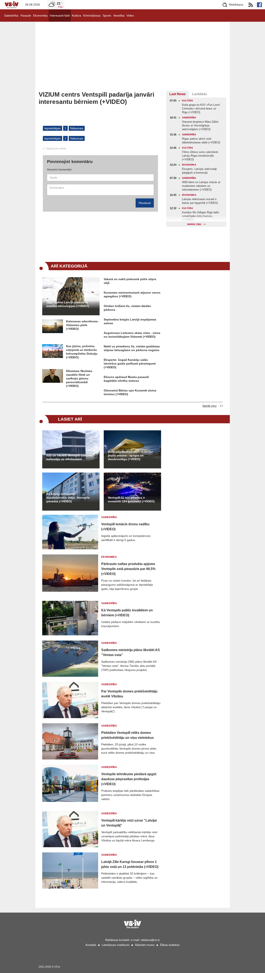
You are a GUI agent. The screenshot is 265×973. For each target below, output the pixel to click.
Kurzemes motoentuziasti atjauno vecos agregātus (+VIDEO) (132, 294)
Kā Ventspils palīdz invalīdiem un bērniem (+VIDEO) (127, 612)
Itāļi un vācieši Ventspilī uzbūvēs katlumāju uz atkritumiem (69, 457)
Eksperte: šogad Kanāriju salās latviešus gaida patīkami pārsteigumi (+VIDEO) (130, 363)
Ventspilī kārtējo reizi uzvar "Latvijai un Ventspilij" (129, 823)
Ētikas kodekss (169, 945)
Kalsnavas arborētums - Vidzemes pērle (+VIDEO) (83, 325)
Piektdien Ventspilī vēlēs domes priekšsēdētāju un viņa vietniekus (127, 735)
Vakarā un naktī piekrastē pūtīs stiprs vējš (130, 280)
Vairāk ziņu (209, 405)
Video (130, 15)
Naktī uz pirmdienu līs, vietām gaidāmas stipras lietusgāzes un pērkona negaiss (132, 348)
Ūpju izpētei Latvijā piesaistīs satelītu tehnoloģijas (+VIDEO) (67, 304)
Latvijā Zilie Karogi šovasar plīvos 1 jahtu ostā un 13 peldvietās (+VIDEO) (129, 864)
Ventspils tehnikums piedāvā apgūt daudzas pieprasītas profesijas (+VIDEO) (128, 779)
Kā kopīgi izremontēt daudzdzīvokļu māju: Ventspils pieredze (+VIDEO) (68, 497)
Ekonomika (40, 15)
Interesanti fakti (60, 15)
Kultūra (76, 15)
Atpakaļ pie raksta (56, 148)
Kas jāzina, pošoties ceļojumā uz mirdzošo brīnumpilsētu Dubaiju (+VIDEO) (82, 351)
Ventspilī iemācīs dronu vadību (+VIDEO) (125, 526)
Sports (107, 15)
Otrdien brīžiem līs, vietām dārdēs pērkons (127, 307)
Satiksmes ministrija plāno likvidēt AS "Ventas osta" (130, 652)
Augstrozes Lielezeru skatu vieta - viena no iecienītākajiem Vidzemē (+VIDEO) (132, 334)
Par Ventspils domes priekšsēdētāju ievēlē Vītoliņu (129, 694)
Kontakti (91, 945)
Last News (177, 94)
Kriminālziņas (92, 15)
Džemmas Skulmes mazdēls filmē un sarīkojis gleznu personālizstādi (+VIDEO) (79, 378)
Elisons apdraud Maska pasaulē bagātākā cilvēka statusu (126, 378)
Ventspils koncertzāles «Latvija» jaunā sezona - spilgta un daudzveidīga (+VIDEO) (130, 455)
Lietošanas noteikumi (115, 945)
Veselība (118, 15)
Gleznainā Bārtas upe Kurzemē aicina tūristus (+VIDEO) (130, 392)
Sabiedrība (11, 15)
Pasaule (25, 15)
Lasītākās (199, 94)
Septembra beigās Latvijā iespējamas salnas (130, 321)
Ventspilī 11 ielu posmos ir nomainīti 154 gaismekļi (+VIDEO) (131, 499)
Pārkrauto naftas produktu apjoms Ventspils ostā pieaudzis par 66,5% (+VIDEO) (128, 569)
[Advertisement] (132, 60)
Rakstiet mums (144, 945)
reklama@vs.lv (150, 940)
